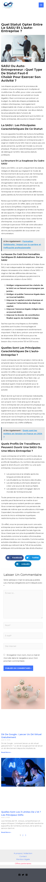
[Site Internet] (23, 646)
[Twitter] (23, 875)
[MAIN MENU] (41, 4)
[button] (14, 557)
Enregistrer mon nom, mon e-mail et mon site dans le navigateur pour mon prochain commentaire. (22, 658)
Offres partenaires (23, 863)
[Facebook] (19, 875)
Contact (23, 856)
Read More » (6, 752)
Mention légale (23, 859)
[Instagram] (26, 875)
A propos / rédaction (23, 853)
